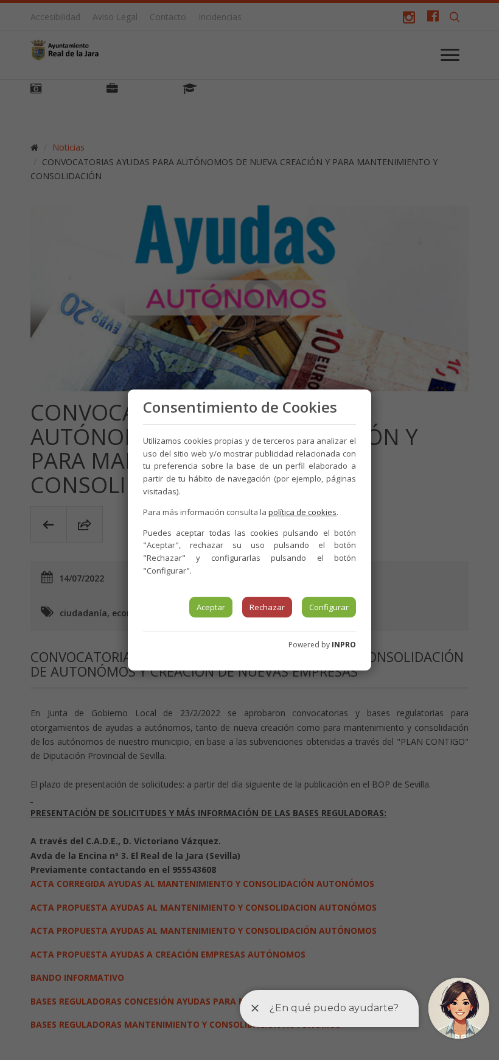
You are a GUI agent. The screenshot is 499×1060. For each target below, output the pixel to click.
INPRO (344, 644)
